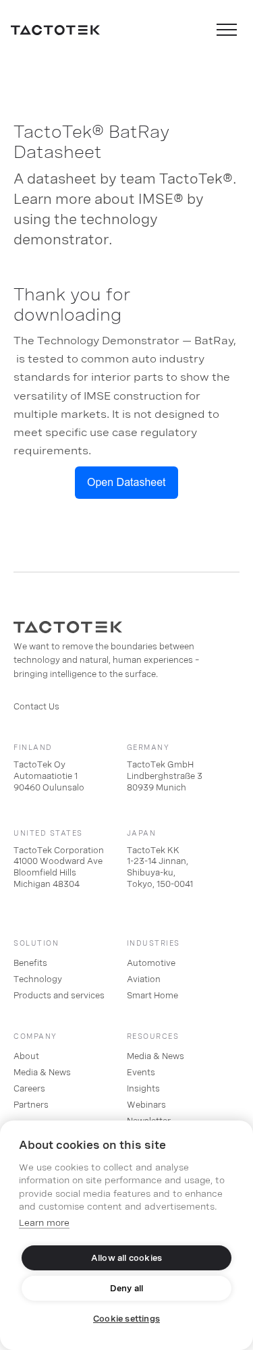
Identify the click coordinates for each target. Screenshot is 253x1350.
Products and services (59, 995)
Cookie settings (126, 1319)
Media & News (42, 1072)
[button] (226, 30)
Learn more (44, 1223)
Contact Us (36, 706)
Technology (37, 979)
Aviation (144, 979)
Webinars (146, 1105)
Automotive (151, 963)
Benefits (30, 963)
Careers (29, 1089)
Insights (143, 1089)
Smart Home (152, 995)
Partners (31, 1105)
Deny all (127, 1288)
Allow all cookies (126, 1258)
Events (141, 1072)
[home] (55, 29)
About (26, 1056)
